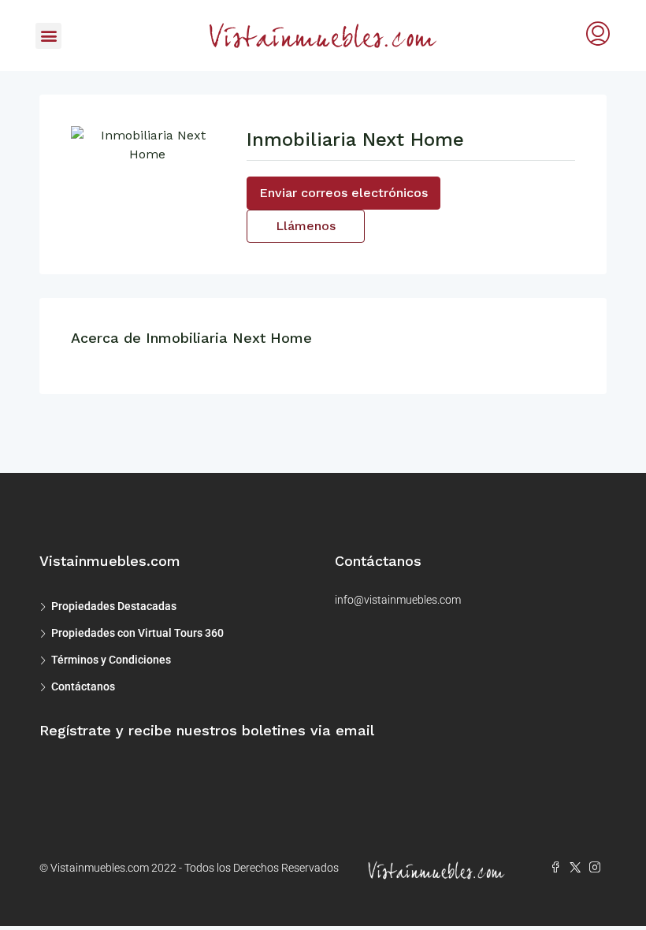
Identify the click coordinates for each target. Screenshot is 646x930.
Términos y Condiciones (111, 659)
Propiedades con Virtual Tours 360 (137, 633)
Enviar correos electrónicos (343, 192)
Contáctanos (83, 686)
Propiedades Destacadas (113, 606)
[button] (48, 36)
